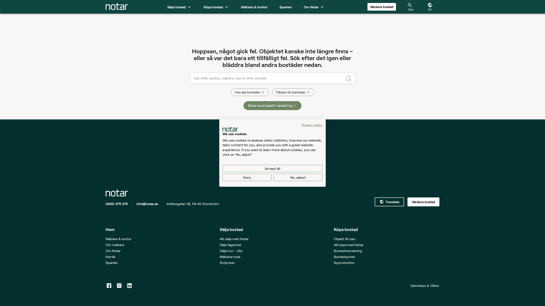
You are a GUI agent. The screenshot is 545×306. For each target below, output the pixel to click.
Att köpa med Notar (349, 245)
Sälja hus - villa (231, 251)
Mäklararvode (230, 257)
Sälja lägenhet (230, 245)
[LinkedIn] (129, 285)
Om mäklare (115, 245)
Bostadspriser (344, 257)
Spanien (112, 263)
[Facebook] (109, 285)
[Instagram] (119, 285)
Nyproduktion (344, 263)
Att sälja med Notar (234, 239)
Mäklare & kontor (119, 239)
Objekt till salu (345, 239)
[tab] (117, 7)
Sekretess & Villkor (424, 285)
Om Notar (113, 251)
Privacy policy (312, 125)
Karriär (111, 257)
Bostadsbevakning (348, 251)
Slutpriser (227, 263)
